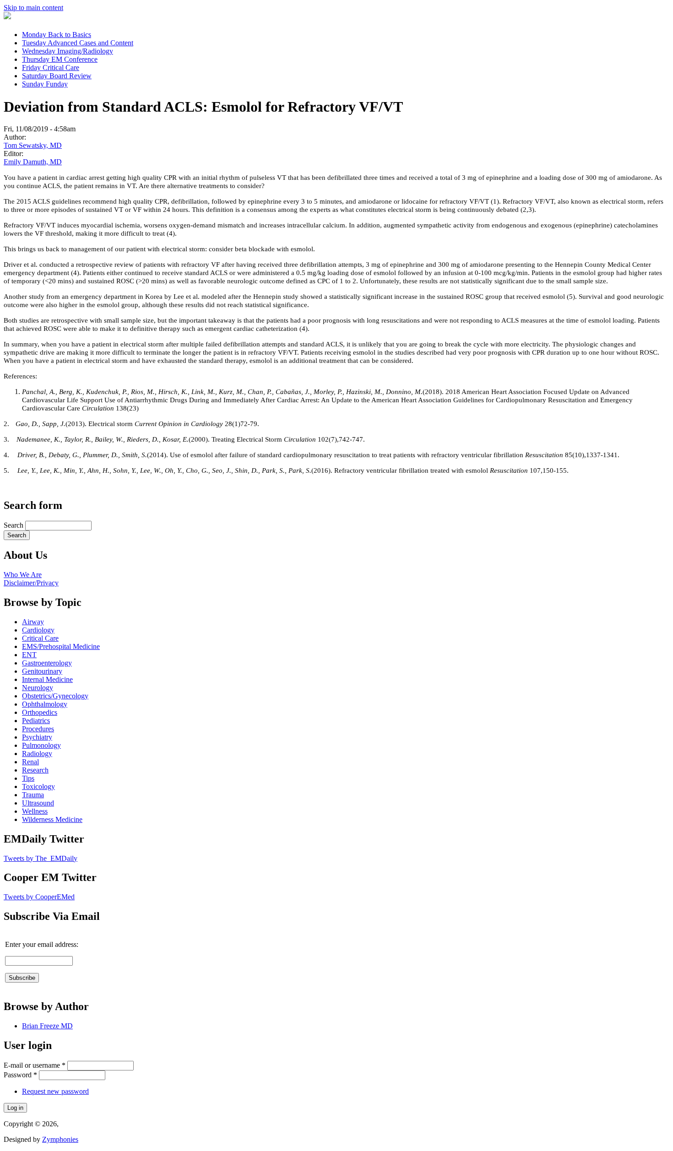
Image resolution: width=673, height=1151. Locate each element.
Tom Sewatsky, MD (33, 145)
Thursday (60, 59)
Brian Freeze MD (47, 1026)
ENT (29, 655)
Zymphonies (60, 1139)
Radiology (37, 753)
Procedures (38, 729)
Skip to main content (33, 7)
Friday (50, 67)
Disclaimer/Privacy (31, 583)
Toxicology (38, 786)
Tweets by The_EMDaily (40, 858)
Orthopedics (39, 712)
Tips (28, 778)
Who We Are (23, 574)
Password (20, 1075)
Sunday (45, 84)
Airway (33, 622)
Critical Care (40, 638)
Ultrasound (38, 803)
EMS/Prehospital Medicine (61, 646)
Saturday (57, 76)
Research (35, 770)
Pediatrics (36, 720)
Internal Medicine (47, 679)
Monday (56, 34)
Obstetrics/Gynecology (55, 696)
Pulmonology (41, 745)
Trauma (33, 795)
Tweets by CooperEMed (39, 897)
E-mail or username (34, 1065)
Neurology (37, 688)
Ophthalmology (44, 704)
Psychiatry (37, 737)
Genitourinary (42, 671)
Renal (30, 762)
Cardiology (38, 630)
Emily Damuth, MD (33, 162)
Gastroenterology (47, 663)
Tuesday (77, 43)
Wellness (35, 811)
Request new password (55, 1091)
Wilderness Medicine (52, 819)
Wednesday (67, 51)
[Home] (7, 17)
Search (14, 525)
